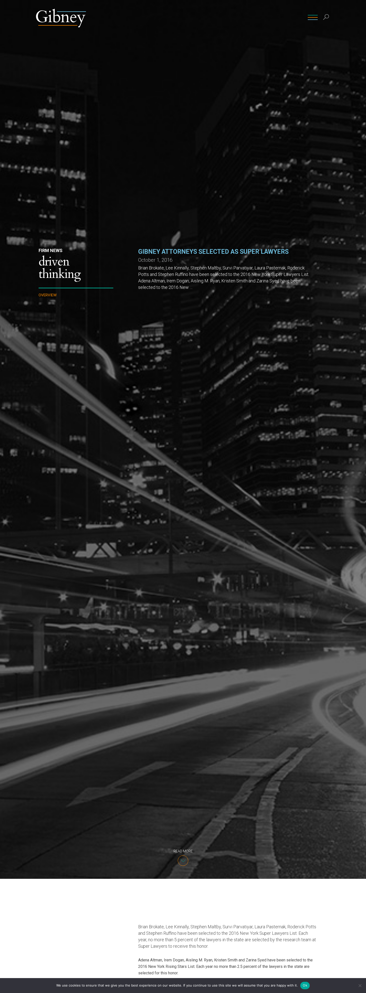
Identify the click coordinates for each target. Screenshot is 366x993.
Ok (305, 985)
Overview (48, 295)
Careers (294, 17)
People (185, 17)
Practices (208, 17)
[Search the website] (326, 17)
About (230, 17)
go (326, 28)
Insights (250, 17)
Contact (272, 17)
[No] (359, 985)
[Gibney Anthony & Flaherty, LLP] (61, 17)
